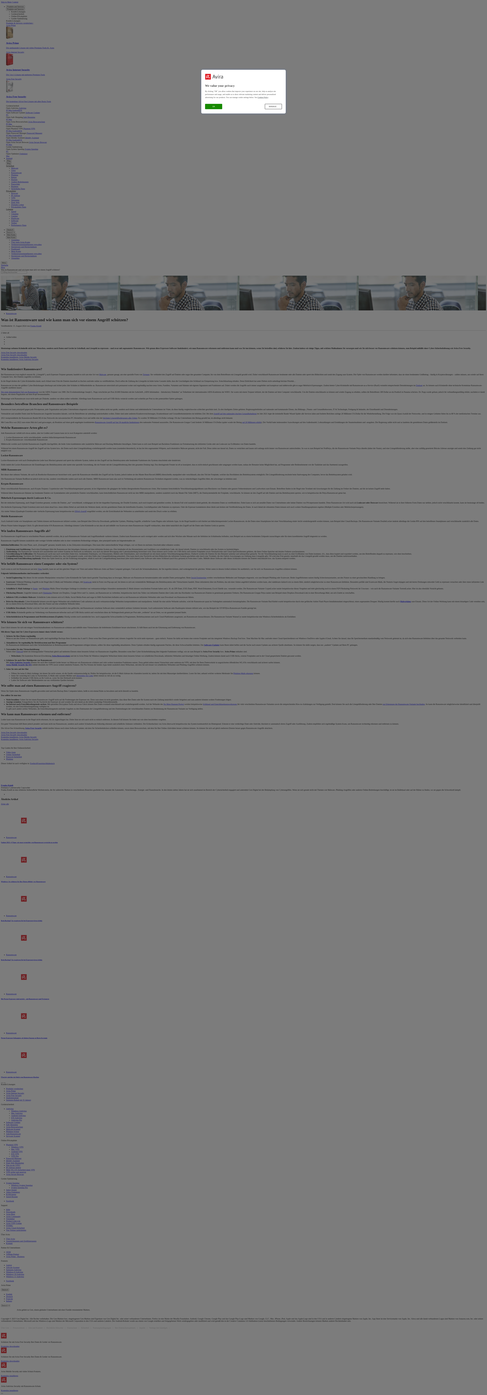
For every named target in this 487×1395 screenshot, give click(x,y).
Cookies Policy (263, 97)
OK (213, 107)
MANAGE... (273, 107)
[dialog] (243, 91)
